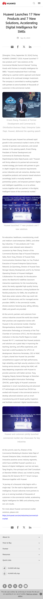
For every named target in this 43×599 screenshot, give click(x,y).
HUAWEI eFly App (14, 573)
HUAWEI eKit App (14, 568)
